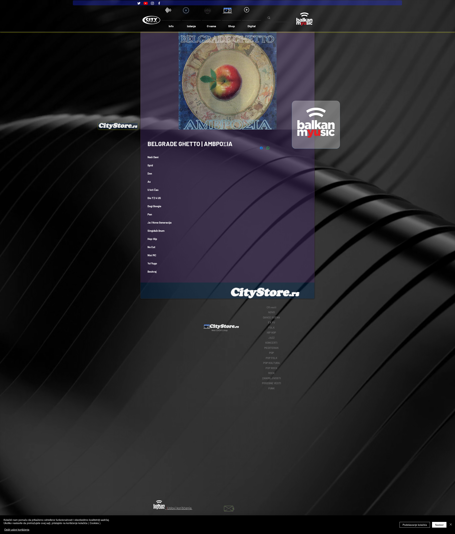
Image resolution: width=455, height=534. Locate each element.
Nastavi (439, 525)
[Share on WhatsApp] (268, 148)
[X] (191, 307)
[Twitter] (139, 3)
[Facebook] (159, 3)
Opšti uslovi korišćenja (16, 529)
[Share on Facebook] (261, 148)
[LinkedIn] (172, 307)
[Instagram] (152, 3)
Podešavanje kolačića (415, 525)
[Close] (451, 524)
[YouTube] (146, 3)
